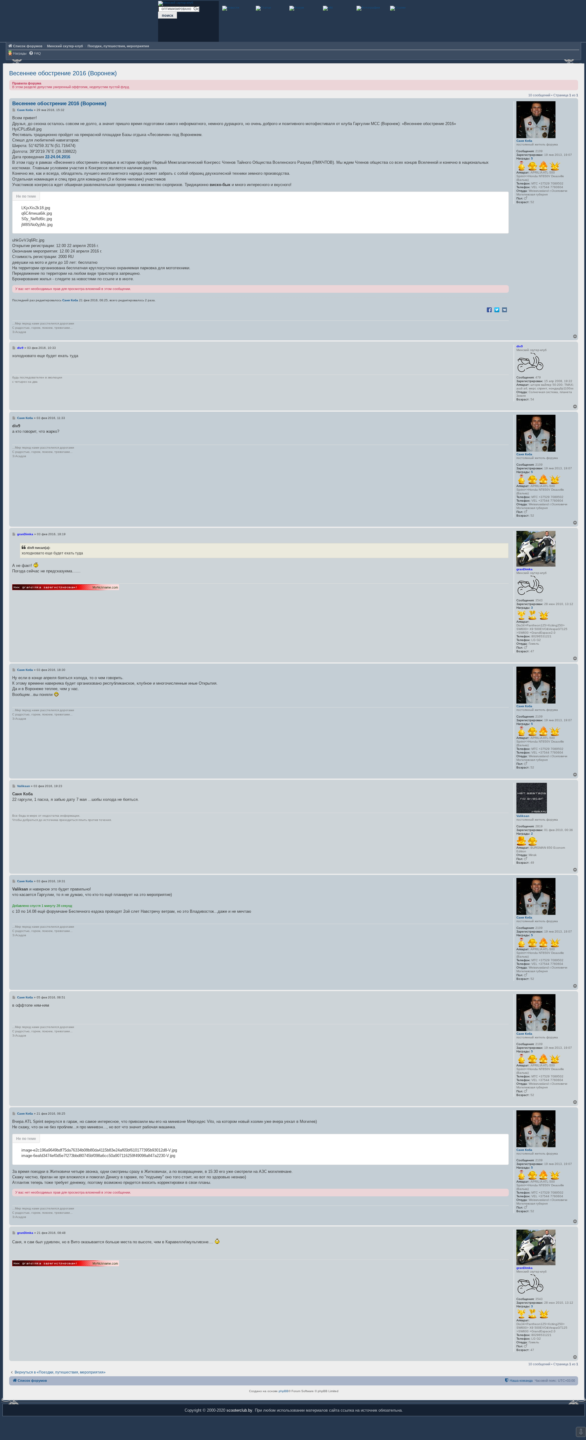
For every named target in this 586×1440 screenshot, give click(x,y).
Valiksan (522, 816)
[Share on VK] (504, 309)
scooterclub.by (239, 1410)
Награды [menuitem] (20, 53)
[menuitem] (35, 53)
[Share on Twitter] (497, 309)
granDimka (524, 569)
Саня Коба (524, 140)
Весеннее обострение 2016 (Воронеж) (63, 73)
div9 (519, 346)
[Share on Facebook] (489, 309)
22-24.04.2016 (57, 157)
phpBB (283, 1391)
